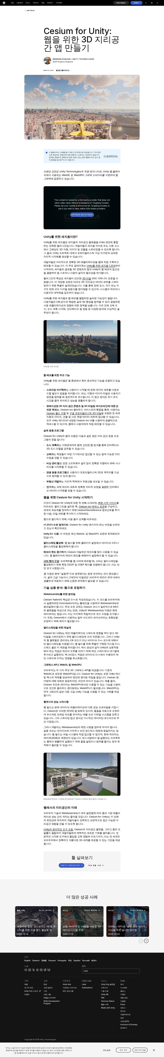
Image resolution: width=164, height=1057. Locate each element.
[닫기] (153, 1050)
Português (62, 960)
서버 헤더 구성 (51, 561)
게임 (12, 2)
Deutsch (35, 960)
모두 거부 (123, 1050)
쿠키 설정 (106, 1050)
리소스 (28, 2)
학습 (43, 2)
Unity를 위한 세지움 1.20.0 (101, 265)
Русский (86, 960)
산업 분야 (20, 2)
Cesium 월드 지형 (56, 413)
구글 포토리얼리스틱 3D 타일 (85, 413)
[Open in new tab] (39, 991)
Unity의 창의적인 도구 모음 (58, 829)
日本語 (43, 960)
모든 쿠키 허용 (140, 1050)
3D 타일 (86, 278)
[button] (121, 3)
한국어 (94, 960)
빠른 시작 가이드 (107, 502)
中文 (70, 960)
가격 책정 (59, 2)
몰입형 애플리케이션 (62, 70)
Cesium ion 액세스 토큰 (92, 506)
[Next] (146, 941)
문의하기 (50, 2)
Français (52, 960)
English (27, 960)
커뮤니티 (36, 2)
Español (77, 960)
